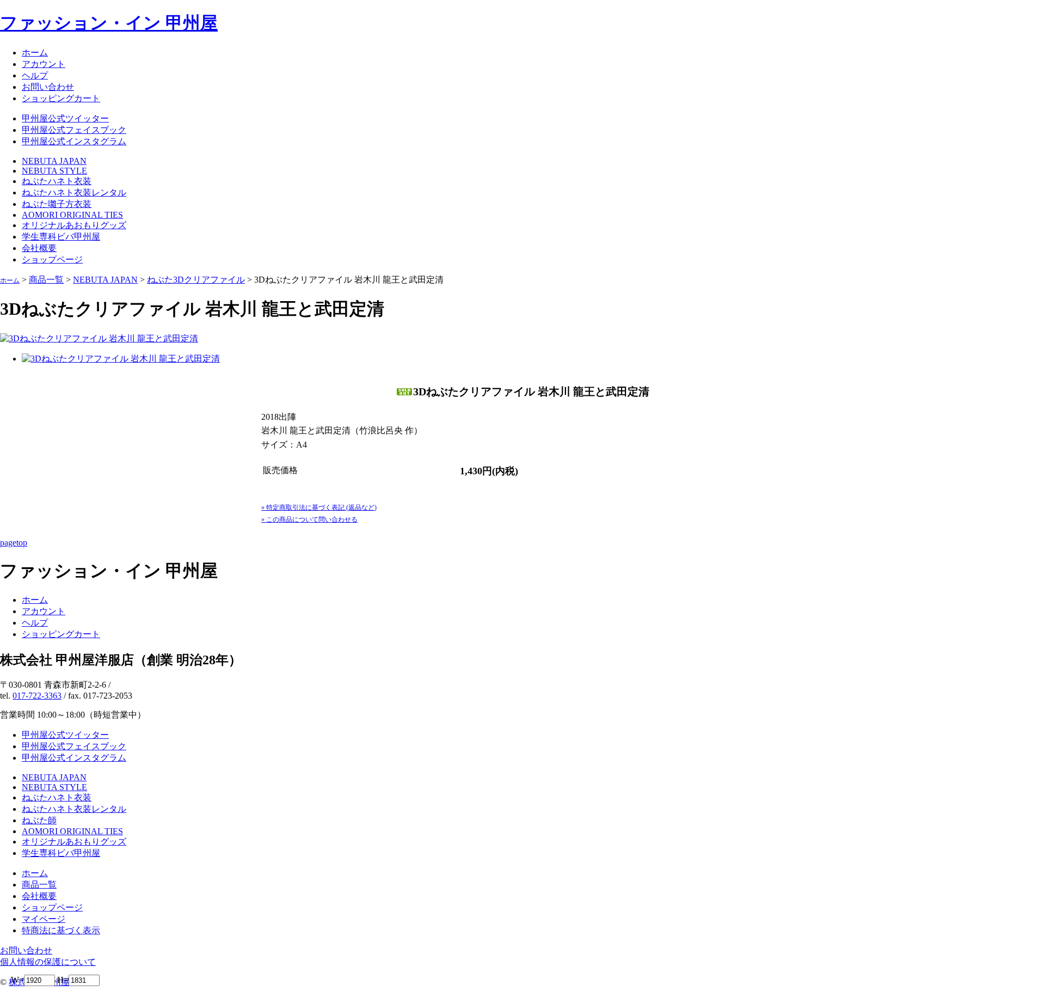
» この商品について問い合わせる (309, 519)
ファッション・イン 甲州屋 (109, 23)
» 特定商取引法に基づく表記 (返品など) (319, 507)
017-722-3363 (37, 695)
